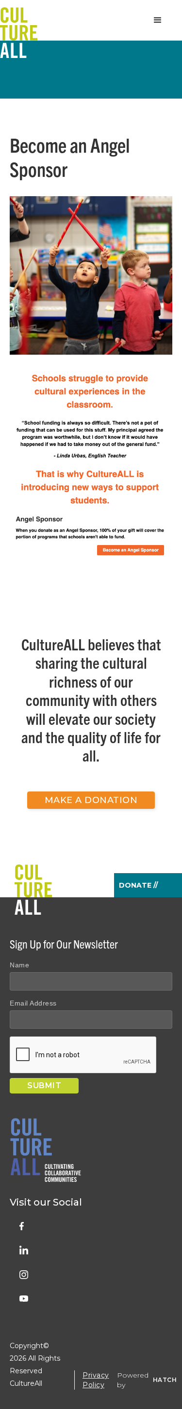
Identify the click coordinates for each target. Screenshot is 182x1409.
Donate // (138, 885)
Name (19, 965)
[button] (157, 20)
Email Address (33, 1003)
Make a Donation (91, 800)
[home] (18, 20)
